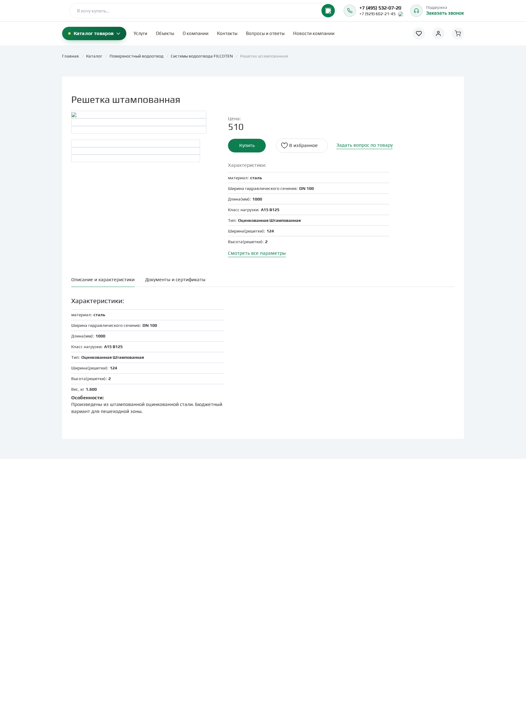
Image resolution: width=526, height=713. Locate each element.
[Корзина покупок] (458, 33)
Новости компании (314, 33)
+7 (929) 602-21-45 (377, 14)
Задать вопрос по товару (364, 145)
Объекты (165, 33)
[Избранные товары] (419, 33)
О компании (196, 33)
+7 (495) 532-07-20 (380, 8)
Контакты (227, 33)
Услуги (140, 33)
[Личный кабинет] (438, 33)
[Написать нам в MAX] (400, 14)
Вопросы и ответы (265, 33)
